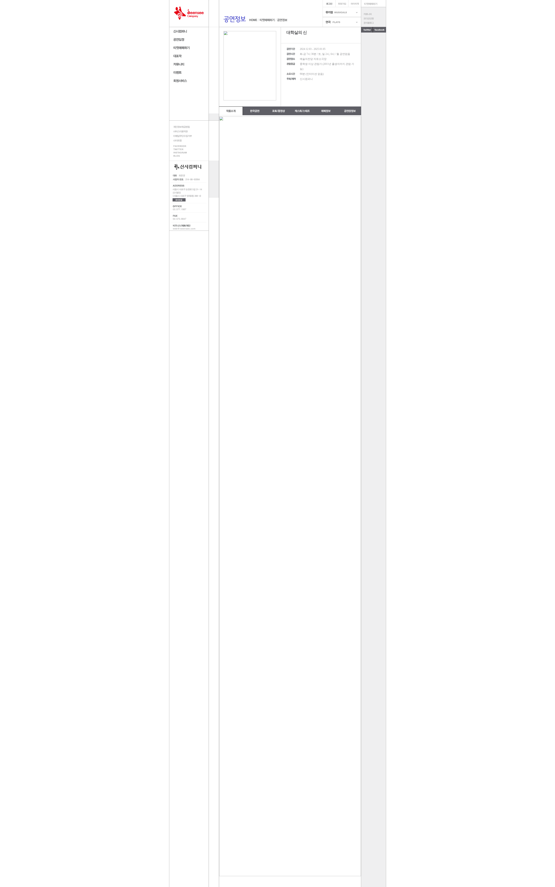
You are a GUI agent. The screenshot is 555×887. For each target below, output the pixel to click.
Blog (184, 156)
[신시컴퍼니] (189, 13)
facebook (184, 146)
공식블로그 (373, 23)
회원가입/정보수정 (341, 3)
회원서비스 (189, 80)
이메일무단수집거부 (184, 136)
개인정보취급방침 (184, 127)
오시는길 (179, 199)
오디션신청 (373, 18)
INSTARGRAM (184, 153)
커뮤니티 (373, 14)
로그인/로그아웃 (329, 3)
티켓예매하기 (189, 47)
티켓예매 (373, 3)
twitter (367, 30)
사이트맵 (184, 140)
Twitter (184, 149)
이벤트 (189, 72)
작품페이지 (189, 55)
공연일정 (189, 39)
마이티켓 (354, 3)
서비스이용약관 (184, 131)
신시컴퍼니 (189, 30)
